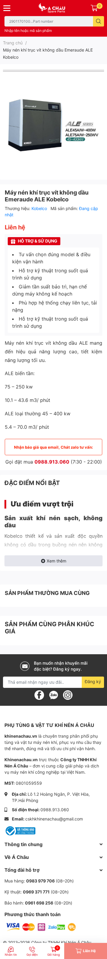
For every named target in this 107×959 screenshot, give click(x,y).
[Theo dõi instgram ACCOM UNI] (68, 694)
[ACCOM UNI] (53, 8)
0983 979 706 (40, 880)
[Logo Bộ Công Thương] (19, 830)
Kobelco (40, 208)
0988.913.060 (51, 462)
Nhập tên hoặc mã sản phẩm (28, 30)
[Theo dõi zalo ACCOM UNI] (53, 694)
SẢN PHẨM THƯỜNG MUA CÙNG (47, 593)
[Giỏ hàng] (94, 8)
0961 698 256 (39, 902)
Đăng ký (93, 681)
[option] (53, 119)
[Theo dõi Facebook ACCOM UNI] (39, 694)
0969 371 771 (36, 891)
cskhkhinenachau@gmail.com (54, 818)
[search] (98, 21)
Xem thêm (56, 560)
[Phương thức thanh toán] (41, 926)
